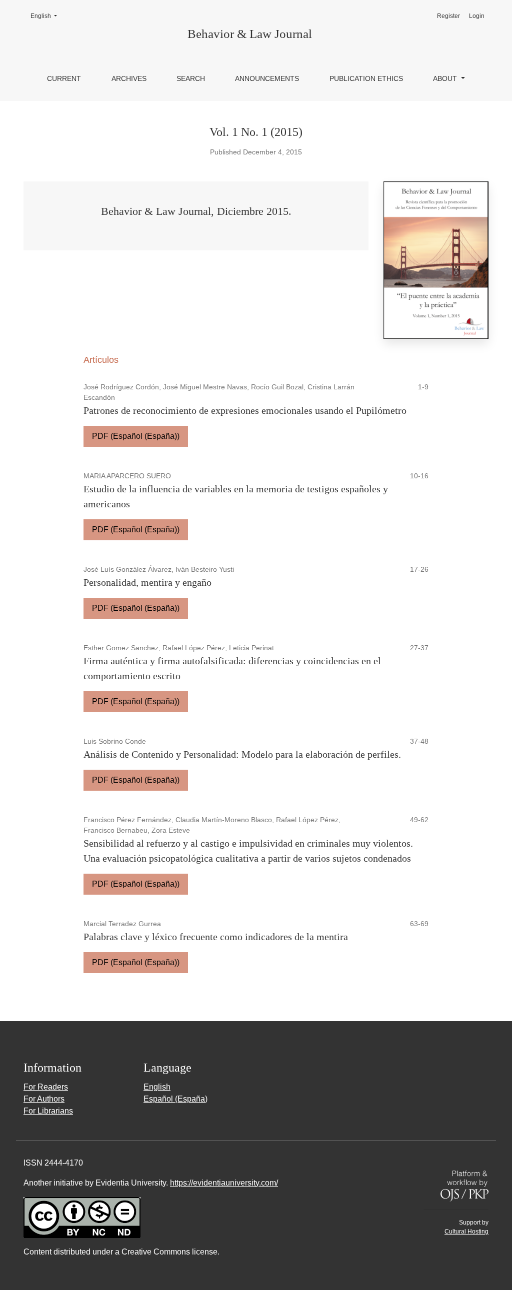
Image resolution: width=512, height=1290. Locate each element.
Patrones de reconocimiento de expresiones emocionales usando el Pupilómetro (245, 410)
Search (190, 78)
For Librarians (48, 1111)
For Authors (44, 1099)
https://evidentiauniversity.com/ (224, 1183)
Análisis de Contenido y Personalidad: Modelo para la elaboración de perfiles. (242, 754)
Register (448, 15)
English (47, 15)
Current (64, 78)
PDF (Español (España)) (136, 436)
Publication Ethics (366, 78)
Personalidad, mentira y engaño (148, 582)
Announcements (267, 78)
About (446, 78)
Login (476, 15)
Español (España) (176, 1099)
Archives (129, 78)
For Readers (46, 1087)
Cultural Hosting (466, 1231)
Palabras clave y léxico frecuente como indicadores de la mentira (216, 936)
